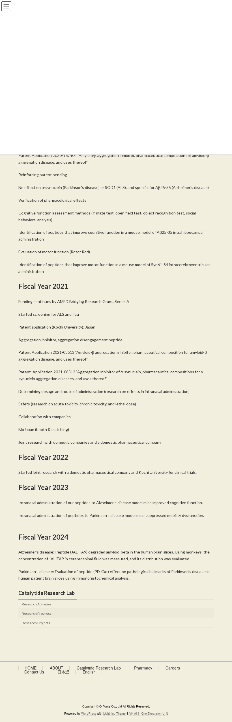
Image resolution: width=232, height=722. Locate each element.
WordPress (88, 713)
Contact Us (34, 672)
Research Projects (36, 623)
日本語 (63, 672)
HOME (30, 668)
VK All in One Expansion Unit (148, 713)
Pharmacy (143, 668)
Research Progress (36, 613)
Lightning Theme (114, 713)
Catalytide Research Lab (46, 593)
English (89, 672)
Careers (173, 668)
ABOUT (56, 668)
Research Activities (36, 604)
